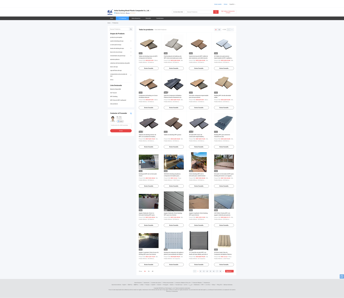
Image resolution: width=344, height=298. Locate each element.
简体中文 (130, 284)
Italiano (172, 284)
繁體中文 (136, 284)
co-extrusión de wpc (115, 44)
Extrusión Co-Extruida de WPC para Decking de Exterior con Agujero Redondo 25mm (224, 175)
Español (153, 284)
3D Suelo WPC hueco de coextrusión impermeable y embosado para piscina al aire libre (198, 136)
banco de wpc (114, 67)
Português (165, 284)
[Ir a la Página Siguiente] (232, 29)
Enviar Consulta (148, 68)
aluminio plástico (115, 59)
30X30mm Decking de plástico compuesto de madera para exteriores (172, 175)
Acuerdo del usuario (156, 282)
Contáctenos (159, 18)
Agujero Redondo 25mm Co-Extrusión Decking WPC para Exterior (147, 215)
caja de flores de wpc (116, 70)
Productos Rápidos (197, 282)
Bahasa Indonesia (228, 284)
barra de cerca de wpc (116, 52)
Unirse (225, 4)
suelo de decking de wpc (117, 41)
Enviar (121, 131)
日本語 (141, 284)
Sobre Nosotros (136, 18)
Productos (123, 18)
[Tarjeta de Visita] (131, 113)
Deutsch (159, 284)
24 (145, 271)
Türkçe (213, 284)
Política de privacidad (168, 282)
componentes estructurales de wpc (118, 75)
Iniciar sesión (218, 4)
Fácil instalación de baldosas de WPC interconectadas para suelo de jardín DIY (174, 58)
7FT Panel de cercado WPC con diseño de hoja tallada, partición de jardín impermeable (198, 254)
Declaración (146, 282)
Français (147, 284)
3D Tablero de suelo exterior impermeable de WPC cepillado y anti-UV (223, 58)
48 (152, 271)
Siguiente (228, 271)
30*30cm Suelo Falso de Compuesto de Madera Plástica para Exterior (222, 254)
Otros (111, 79)
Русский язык (178, 284)
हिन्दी (202, 284)
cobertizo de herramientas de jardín (120, 63)
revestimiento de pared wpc (117, 56)
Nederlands (197, 284)
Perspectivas (207, 282)
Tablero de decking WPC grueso (172, 134)
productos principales (116, 37)
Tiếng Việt (219, 284)
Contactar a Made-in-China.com (183, 282)
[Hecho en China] (119, 3)
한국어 (185, 284)
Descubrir (148, 18)
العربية (190, 284)
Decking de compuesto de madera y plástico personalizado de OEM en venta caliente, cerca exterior (173, 254)
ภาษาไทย (207, 284)
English (124, 284)
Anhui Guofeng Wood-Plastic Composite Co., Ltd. (131, 10)
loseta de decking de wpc (117, 48)
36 (148, 271)
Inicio (111, 18)
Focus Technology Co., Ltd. (168, 288)
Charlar (121, 121)
